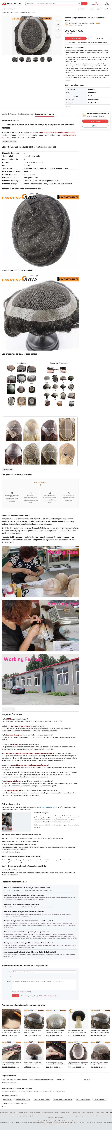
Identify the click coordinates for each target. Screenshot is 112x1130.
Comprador (81, 9)
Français (37, 1116)
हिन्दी (96, 1116)
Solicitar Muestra (102, 42)
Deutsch (50, 1116)
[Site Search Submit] (84, 3)
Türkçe (107, 1116)
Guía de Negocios (100, 1112)
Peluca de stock (60, 1079)
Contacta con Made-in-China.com (50, 1112)
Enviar (16, 996)
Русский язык (70, 1116)
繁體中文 (25, 1116)
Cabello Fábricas (7, 1099)
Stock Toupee (86, 1079)
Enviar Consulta (76, 38)
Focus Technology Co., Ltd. (52, 1121)
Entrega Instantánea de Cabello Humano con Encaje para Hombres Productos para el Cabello (33, 1064)
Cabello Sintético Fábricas (23, 1099)
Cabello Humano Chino (100, 1099)
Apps (98, 9)
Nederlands (89, 1116)
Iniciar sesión (106, 4)
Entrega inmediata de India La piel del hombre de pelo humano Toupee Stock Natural (11, 1032)
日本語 (31, 1116)
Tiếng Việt (50, 1117)
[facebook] (107, 1112)
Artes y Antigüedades (12, 12)
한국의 (77, 1116)
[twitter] (111, 1112)
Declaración (12, 1112)
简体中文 (19, 1116)
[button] (79, 3)
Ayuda (91, 9)
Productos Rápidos (64, 1112)
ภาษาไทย (101, 1116)
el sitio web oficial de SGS (47, 807)
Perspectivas (90, 1112)
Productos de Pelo (25, 12)
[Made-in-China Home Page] (11, 3)
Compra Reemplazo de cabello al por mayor (15, 1103)
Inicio (3, 12)
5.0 (89, 116)
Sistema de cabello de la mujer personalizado (41, 1079)
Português (56, 1116)
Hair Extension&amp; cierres (9, 1083)
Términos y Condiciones (62, 1124)
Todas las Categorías (9, 9)
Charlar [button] (100, 38)
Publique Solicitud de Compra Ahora (47, 996)
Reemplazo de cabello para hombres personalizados (16, 1079)
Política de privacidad (35, 1112)
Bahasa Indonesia (59, 1117)
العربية (83, 1116)
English (12, 1116)
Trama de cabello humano (83, 1099)
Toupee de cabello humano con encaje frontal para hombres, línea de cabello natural (55, 1064)
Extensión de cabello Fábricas (42, 1099)
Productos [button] (30, 3)
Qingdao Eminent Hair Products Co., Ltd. (78, 23)
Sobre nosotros (4, 1112)
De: (10, 972)
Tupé (33, 12)
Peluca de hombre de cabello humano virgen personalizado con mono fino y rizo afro (77, 1032)
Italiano (63, 1116)
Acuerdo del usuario (22, 1112)
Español (44, 1116)
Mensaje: (9, 981)
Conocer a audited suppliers (78, 1112)
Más (3, 1106)
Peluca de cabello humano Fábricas (62, 1099)
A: (10, 976)
